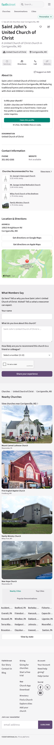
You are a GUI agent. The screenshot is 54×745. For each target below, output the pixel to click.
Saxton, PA (47, 630)
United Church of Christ (16, 52)
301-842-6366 (8, 159)
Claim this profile (27, 120)
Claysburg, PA (21, 630)
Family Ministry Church (19, 202)
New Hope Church (9, 581)
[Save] (40, 27)
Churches (6, 11)
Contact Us (7, 668)
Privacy (20, 737)
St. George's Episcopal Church (22, 176)
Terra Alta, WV (7, 624)
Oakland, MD (34, 618)
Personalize (45, 16)
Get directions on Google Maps (27, 237)
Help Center (43, 676)
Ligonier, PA (47, 618)
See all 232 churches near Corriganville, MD (21, 22)
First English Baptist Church (13, 490)
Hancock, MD (34, 613)
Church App (25, 685)
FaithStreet (9, 4)
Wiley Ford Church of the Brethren (24, 193)
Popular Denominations (27, 598)
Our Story (6, 664)
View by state (27, 636)
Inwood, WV (33, 630)
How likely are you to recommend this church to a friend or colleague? (25, 347)
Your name (7, 310)
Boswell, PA (6, 618)
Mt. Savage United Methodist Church (25, 185)
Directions (22, 64)
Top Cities (40, 591)
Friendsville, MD (22, 613)
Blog (4, 672)
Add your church (24, 709)
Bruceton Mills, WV (10, 630)
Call (35, 64)
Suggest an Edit (43, 72)
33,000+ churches (12, 104)
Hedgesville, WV (22, 624)
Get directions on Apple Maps (27, 244)
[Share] (48, 27)
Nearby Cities (15, 591)
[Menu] (49, 4)
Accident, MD (7, 607)
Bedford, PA (20, 607)
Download (24, 689)
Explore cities (26, 703)
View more (46, 171)
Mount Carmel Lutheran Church (15, 445)
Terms (27, 737)
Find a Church (26, 699)
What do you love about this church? (19, 323)
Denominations (21, 11)
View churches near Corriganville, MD (19, 403)
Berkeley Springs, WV (38, 607)
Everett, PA (7, 613)
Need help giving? (42, 670)
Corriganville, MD (39, 52)
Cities (33, 11)
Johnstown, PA (35, 624)
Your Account (44, 664)
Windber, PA (20, 618)
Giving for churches (24, 666)
